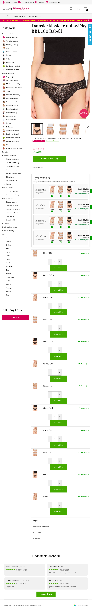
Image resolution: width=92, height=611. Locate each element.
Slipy (8, 48)
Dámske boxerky (12, 98)
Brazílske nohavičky (13, 95)
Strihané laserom (12, 145)
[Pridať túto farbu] (52, 195)
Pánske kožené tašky (13, 173)
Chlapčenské (10, 220)
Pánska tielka (10, 62)
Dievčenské (10, 216)
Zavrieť (48, 167)
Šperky (8, 184)
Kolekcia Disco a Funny (14, 148)
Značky (4, 234)
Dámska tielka (11, 116)
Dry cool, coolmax (12, 191)
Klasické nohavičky (13, 84)
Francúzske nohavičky (14, 87)
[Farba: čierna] (69, 189)
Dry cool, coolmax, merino (15, 195)
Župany (8, 55)
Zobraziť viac (46, 594)
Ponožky (5, 152)
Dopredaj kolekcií (12, 37)
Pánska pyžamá (11, 52)
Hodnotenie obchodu (46, 556)
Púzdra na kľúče (11, 180)
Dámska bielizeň (8, 73)
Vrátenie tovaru (54, 2)
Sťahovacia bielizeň (13, 130)
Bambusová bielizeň (13, 66)
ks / (15, 318)
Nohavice (9, 127)
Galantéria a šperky (9, 155)
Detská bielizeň (7, 198)
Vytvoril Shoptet (82, 605)
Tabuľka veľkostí (39, 141)
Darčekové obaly (8, 231)
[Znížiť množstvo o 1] (50, 262)
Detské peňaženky (12, 166)
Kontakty (41, 2)
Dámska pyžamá (12, 109)
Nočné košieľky (11, 112)
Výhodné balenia (12, 41)
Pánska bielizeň (7, 34)
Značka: (38, 167)
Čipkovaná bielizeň (12, 141)
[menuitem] (15, 238)
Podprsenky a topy (12, 102)
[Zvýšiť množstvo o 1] (59, 262)
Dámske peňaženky (13, 159)
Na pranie (5, 223)
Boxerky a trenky (12, 44)
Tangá (8, 91)
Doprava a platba (28, 2)
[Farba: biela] (60, 189)
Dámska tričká (11, 120)
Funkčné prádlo (7, 188)
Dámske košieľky (12, 105)
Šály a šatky (10, 177)
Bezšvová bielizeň (12, 70)
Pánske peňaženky (12, 163)
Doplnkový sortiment (9, 227)
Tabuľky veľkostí (11, 2)
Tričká (8, 59)
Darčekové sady (11, 170)
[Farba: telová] (52, 189)
